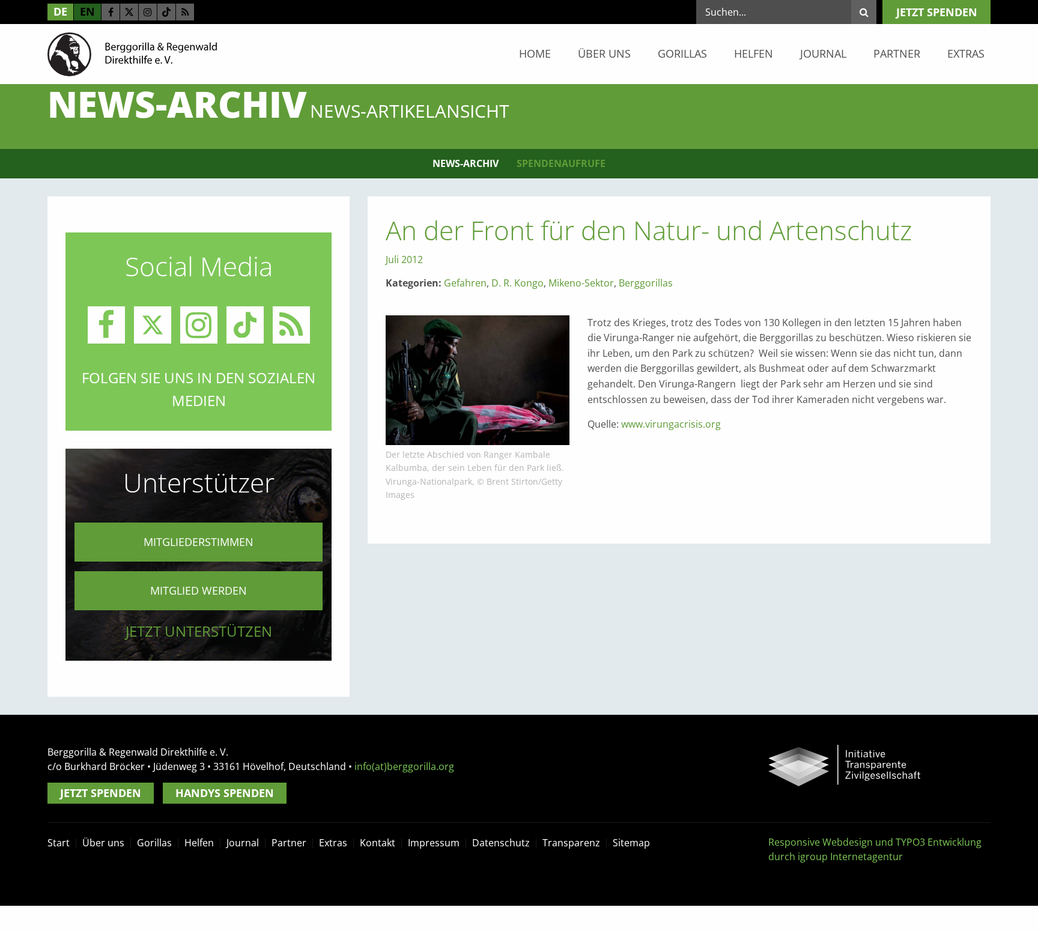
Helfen (753, 53)
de (60, 11)
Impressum (434, 842)
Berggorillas (646, 283)
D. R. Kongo (517, 283)
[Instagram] (148, 12)
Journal (823, 53)
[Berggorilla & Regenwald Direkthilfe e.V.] (132, 53)
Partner (896, 53)
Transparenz (571, 842)
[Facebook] (111, 12)
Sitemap (631, 842)
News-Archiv (465, 163)
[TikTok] (166, 12)
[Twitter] (129, 12)
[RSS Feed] (185, 12)
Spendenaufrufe (561, 163)
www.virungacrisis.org (671, 424)
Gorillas (682, 53)
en (87, 11)
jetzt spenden (936, 12)
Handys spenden (224, 793)
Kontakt (377, 842)
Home (535, 53)
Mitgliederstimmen (198, 542)
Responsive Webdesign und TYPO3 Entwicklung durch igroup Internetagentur (875, 849)
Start (58, 842)
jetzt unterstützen (199, 631)
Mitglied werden (198, 590)
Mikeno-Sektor (581, 283)
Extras (966, 53)
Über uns (604, 53)
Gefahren (465, 283)
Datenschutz (501, 842)
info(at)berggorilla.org (404, 766)
